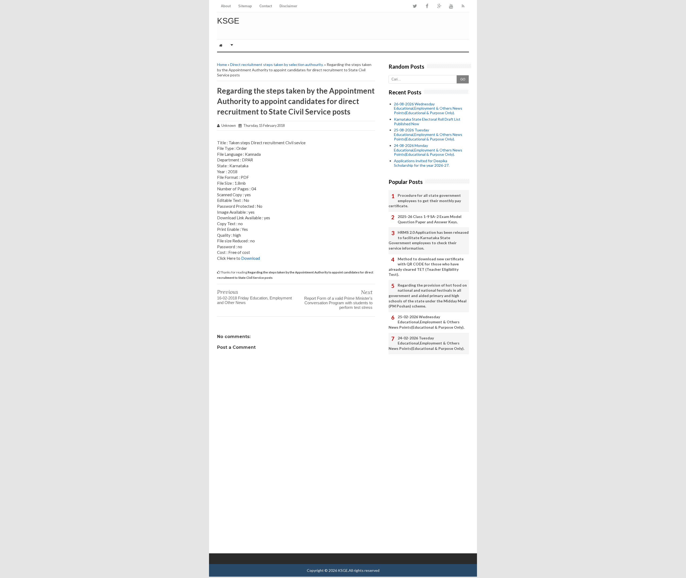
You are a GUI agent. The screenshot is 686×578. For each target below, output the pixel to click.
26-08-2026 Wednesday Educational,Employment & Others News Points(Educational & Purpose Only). (428, 108)
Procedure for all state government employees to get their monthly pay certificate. (425, 200)
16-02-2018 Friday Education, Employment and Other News (254, 300)
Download (250, 258)
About (226, 6)
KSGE (228, 20)
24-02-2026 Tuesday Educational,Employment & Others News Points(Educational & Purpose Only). (426, 343)
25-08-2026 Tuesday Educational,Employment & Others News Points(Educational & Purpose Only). (428, 134)
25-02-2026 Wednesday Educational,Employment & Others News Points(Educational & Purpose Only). (426, 321)
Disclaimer (288, 6)
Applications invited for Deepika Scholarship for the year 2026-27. (421, 163)
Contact (265, 6)
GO (462, 79)
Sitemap (245, 6)
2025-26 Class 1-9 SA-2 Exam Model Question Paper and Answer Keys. (429, 219)
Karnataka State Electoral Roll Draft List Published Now (427, 121)
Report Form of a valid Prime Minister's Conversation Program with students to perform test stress (338, 303)
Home (222, 64)
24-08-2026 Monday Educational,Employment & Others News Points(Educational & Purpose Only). (428, 150)
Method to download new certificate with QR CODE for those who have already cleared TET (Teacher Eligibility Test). (426, 267)
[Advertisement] (296, 510)
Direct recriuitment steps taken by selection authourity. (276, 64)
